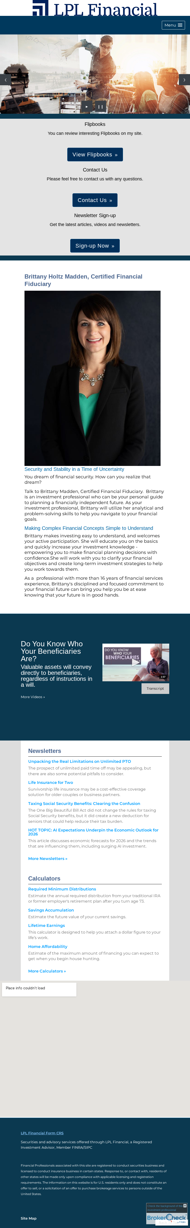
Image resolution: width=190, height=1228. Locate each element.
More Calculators (47, 971)
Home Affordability (47, 946)
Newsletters (44, 750)
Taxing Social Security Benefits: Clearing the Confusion (84, 803)
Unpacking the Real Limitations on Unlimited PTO (79, 761)
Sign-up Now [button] (92, 246)
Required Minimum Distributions (62, 889)
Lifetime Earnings (46, 925)
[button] (173, 25)
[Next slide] (184, 79)
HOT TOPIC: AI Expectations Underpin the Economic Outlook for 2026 (93, 832)
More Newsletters (48, 858)
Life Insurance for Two (50, 782)
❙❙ (100, 106)
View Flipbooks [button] (92, 154)
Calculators (44, 878)
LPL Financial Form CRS (42, 1133)
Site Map (29, 1218)
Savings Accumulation (51, 910)
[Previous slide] (5, 79)
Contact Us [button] (92, 200)
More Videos (33, 697)
